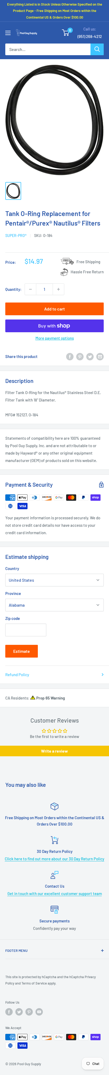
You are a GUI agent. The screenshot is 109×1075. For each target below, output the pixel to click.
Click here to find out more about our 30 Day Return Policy (54, 858)
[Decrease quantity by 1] (30, 289)
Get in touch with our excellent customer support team (54, 893)
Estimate (21, 651)
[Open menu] (8, 33)
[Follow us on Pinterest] (29, 1012)
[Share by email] (100, 356)
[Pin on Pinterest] (80, 356)
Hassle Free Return (87, 271)
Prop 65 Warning (50, 698)
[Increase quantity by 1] (58, 289)
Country (12, 568)
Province (13, 593)
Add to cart (54, 308)
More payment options (54, 338)
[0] (65, 32)
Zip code (12, 618)
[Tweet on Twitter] (90, 356)
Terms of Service (34, 983)
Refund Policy (17, 674)
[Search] (97, 49)
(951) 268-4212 (90, 36)
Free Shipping (88, 261)
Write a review (54, 750)
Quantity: (13, 289)
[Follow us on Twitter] (19, 1012)
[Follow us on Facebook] (9, 1012)
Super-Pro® (15, 235)
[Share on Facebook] (70, 356)
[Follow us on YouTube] (39, 1012)
